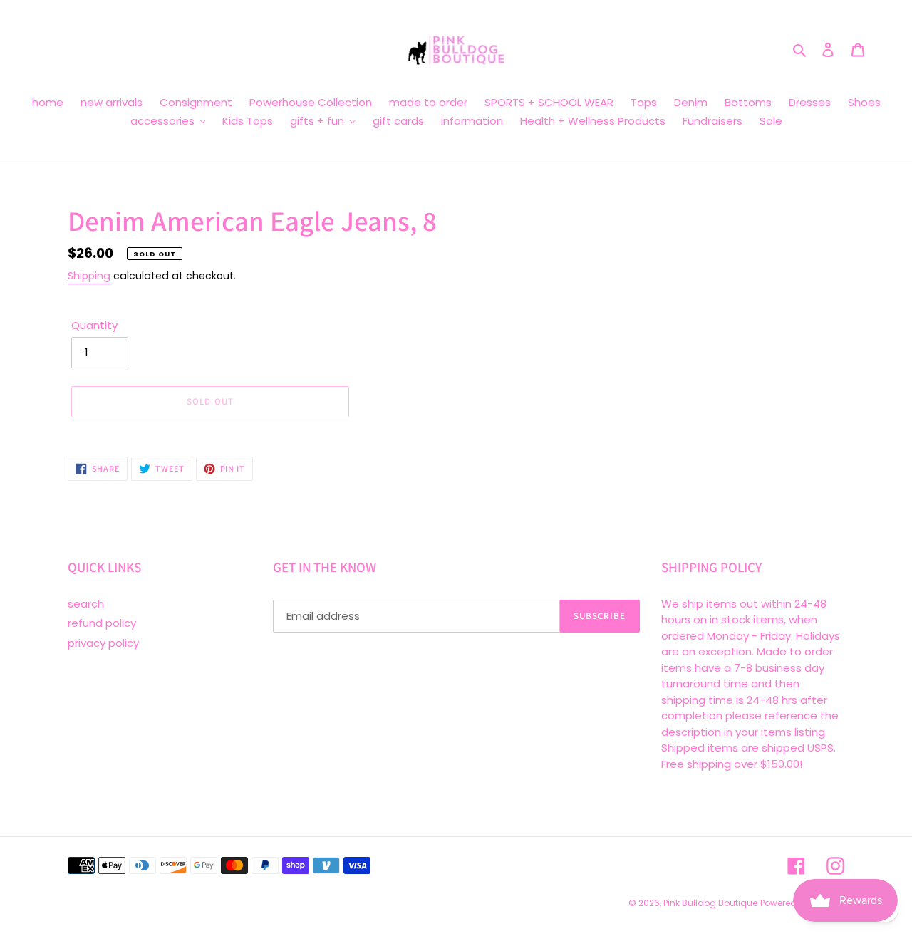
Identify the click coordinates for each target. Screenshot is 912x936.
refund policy (102, 622)
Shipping (89, 276)
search (86, 603)
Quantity (94, 325)
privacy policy (103, 642)
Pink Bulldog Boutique (710, 903)
